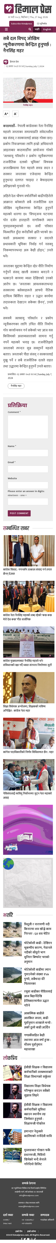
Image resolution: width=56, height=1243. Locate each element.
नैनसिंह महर (16, 386)
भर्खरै (37, 29)
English (47, 29)
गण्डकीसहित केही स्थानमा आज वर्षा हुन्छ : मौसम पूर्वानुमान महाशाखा (37, 1042)
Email (11, 462)
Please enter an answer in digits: (26, 491)
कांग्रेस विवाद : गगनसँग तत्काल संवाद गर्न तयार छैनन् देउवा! (27, 571)
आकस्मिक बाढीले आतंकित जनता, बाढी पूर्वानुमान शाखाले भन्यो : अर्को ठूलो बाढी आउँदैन (38, 1020)
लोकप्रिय (10, 1058)
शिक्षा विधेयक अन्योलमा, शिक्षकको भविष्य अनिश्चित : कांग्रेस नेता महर (24, 708)
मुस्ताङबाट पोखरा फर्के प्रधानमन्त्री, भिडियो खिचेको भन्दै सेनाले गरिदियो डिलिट (37, 1157)
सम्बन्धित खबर (16, 528)
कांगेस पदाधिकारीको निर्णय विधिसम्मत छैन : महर (28, 752)
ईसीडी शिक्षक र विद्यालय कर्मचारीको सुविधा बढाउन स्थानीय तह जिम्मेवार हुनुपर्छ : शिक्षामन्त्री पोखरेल (38, 1114)
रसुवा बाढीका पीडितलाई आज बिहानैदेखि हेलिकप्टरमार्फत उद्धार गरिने (38, 998)
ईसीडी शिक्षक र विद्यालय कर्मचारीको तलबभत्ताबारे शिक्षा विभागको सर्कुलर (38, 1072)
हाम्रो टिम (18, 1231)
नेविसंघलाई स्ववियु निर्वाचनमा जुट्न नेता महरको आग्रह (27, 795)
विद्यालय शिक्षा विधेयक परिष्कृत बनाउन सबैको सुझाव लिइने (37, 1090)
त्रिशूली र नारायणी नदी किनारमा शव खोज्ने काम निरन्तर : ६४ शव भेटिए (37, 929)
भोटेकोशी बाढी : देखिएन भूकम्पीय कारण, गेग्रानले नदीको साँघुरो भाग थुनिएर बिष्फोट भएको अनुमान (38, 952)
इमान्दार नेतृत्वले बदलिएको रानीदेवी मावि (38, 1134)
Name (12, 446)
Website (12, 478)
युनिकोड (43, 23)
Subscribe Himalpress (21, 23)
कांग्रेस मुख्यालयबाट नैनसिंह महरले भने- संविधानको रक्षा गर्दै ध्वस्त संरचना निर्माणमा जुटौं (27, 663)
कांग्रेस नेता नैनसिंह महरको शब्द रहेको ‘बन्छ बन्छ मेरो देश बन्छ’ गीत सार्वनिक (27, 617)
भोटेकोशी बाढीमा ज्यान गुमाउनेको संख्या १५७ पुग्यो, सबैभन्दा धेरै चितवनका (37, 976)
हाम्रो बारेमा (31, 1231)
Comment (14, 412)
